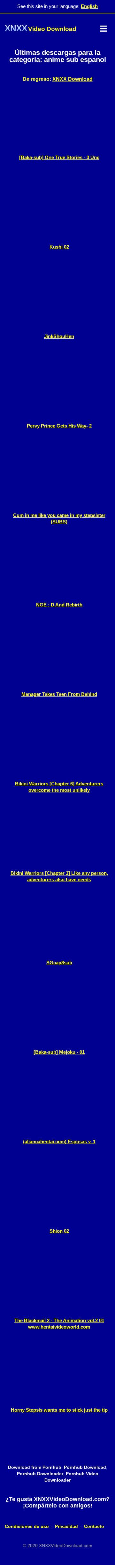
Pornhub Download (85, 1467)
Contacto (94, 1526)
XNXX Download (72, 79)
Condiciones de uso (27, 1526)
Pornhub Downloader (40, 1473)
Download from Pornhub (34, 1467)
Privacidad (66, 1526)
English (89, 6)
